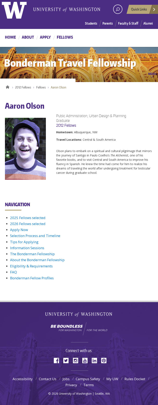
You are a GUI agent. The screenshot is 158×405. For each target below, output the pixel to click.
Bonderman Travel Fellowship (67, 9)
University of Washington (18, 9)
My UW (112, 378)
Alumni (148, 23)
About (28, 37)
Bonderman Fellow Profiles (32, 278)
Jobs (66, 378)
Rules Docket (134, 378)
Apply (45, 37)
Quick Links (139, 9)
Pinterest (105, 360)
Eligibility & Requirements (31, 266)
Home (10, 37)
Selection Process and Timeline (35, 235)
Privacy (71, 384)
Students (91, 23)
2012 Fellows (23, 87)
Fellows (65, 37)
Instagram (77, 360)
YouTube (86, 360)
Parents (107, 23)
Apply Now (19, 229)
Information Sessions (27, 247)
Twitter (67, 360)
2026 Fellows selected (27, 223)
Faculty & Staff (128, 23)
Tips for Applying (24, 241)
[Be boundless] (79, 328)
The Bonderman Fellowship (32, 253)
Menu (152, 74)
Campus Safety (88, 378)
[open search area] (117, 9)
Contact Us (47, 378)
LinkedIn (96, 360)
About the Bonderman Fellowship (37, 259)
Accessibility (23, 378)
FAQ (13, 272)
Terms (88, 384)
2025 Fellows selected (27, 217)
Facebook (58, 360)
